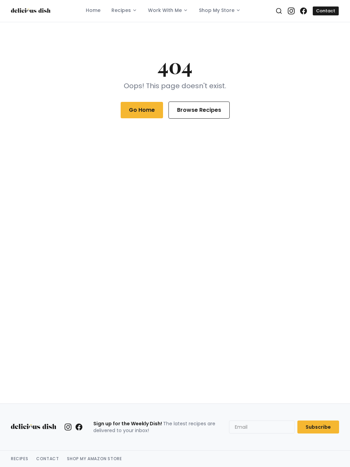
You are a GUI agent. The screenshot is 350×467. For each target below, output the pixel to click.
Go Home (142, 110)
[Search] (278, 11)
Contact (325, 11)
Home (93, 10)
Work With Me (165, 10)
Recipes (121, 10)
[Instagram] (291, 11)
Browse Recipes (199, 110)
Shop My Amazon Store (94, 459)
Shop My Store (216, 10)
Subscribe (318, 427)
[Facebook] (303, 11)
